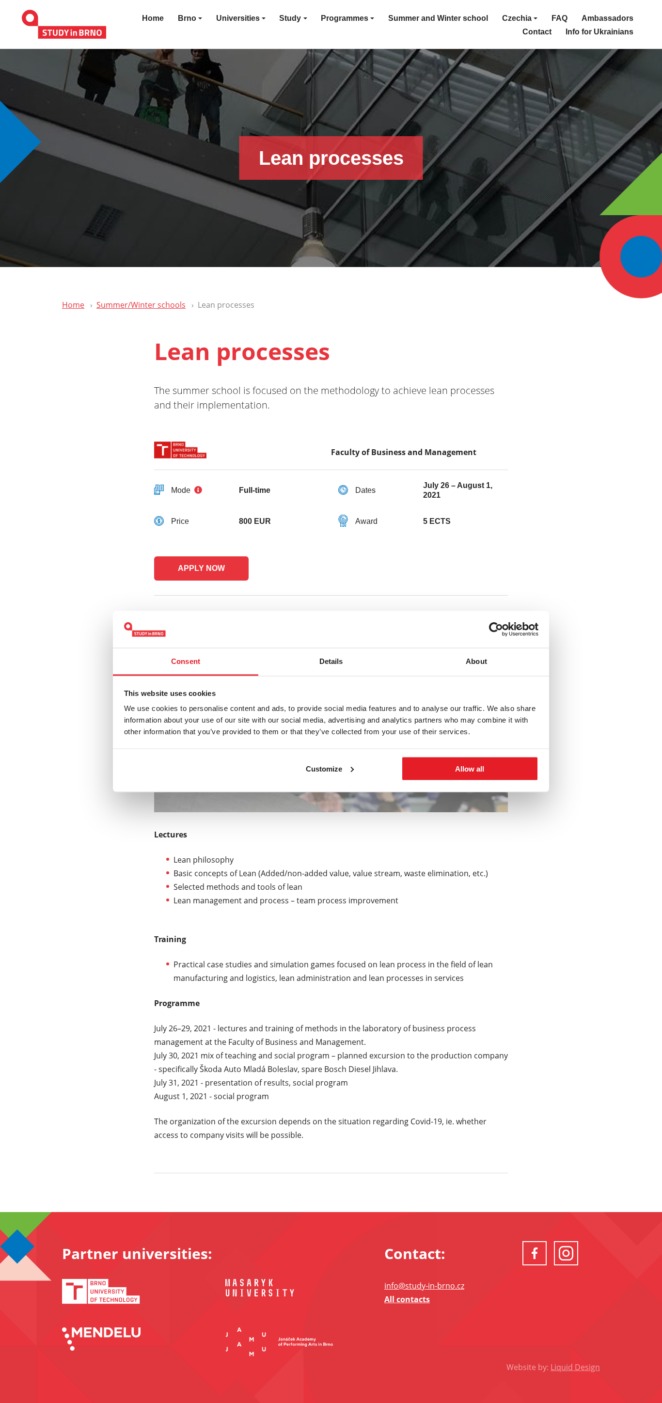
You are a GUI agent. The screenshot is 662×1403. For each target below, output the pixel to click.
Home (153, 18)
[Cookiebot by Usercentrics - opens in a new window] (496, 629)
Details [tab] (331, 661)
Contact (537, 32)
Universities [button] (238, 18)
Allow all (469, 768)
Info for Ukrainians (599, 32)
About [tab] (476, 661)
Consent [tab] (185, 661)
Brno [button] (187, 18)
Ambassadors (607, 18)
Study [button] (290, 18)
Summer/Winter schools (141, 305)
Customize (324, 768)
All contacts (407, 1299)
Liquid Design (575, 1367)
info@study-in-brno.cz (424, 1285)
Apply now (201, 568)
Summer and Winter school (438, 18)
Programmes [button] (344, 18)
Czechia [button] (517, 18)
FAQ (559, 18)
